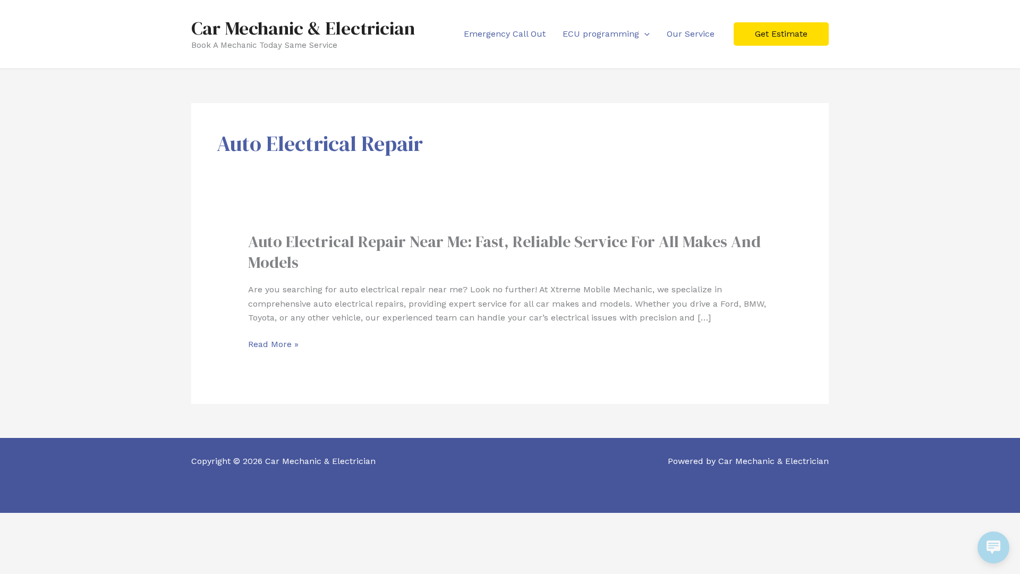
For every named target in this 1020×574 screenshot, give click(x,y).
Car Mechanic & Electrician (303, 28)
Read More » (273, 344)
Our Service (691, 34)
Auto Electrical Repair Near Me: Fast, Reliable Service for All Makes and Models (504, 252)
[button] (644, 34)
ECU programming (601, 34)
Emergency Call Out (505, 34)
